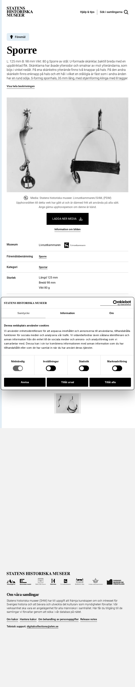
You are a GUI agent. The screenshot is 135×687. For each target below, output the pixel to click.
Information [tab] (67, 313)
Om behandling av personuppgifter (58, 619)
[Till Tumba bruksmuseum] (96, 581)
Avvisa (25, 382)
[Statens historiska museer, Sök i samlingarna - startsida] (20, 11)
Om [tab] (111, 313)
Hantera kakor (28, 619)
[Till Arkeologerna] (11, 581)
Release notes (88, 619)
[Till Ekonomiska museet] (25, 581)
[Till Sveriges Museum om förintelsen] (115, 581)
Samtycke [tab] (23, 313)
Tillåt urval (67, 382)
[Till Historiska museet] (53, 581)
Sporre (43, 256)
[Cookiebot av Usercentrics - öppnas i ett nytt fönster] (115, 303)
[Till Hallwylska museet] (41, 581)
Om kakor (12, 619)
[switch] (51, 368)
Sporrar (43, 267)
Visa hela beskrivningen (21, 86)
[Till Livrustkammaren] (65, 581)
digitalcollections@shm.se (42, 626)
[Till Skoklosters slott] (79, 581)
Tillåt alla (110, 382)
